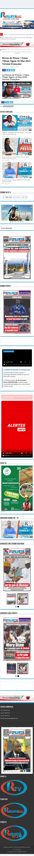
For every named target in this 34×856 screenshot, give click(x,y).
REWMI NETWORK (25, 853)
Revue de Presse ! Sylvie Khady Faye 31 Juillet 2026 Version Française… (15, 157)
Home (2, 37)
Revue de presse (8, 106)
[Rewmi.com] (11, 15)
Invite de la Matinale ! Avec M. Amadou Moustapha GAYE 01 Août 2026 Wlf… (17, 133)
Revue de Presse (9, 37)
